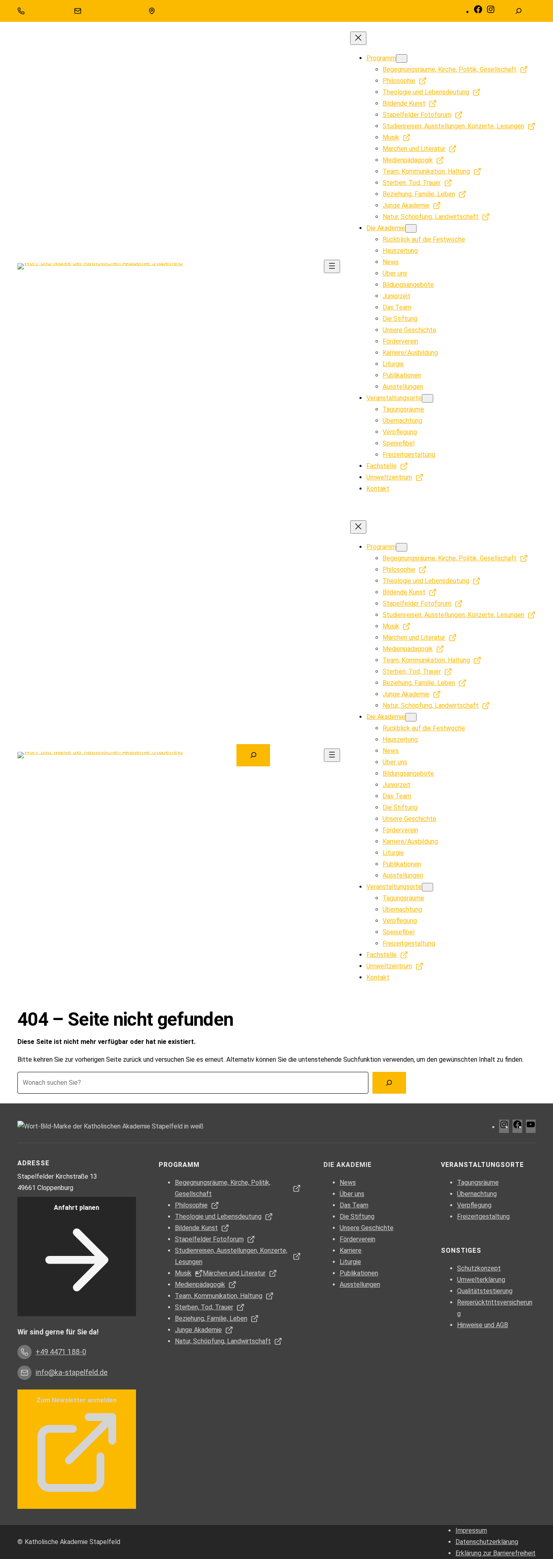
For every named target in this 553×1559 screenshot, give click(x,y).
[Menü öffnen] (332, 266)
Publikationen (359, 1273)
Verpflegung (474, 1205)
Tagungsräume (478, 1182)
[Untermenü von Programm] (401, 58)
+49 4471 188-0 (47, 11)
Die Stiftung (357, 1216)
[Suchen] (389, 1083)
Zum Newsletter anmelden (76, 1400)
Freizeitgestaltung (483, 1216)
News (348, 1182)
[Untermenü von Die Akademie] (411, 228)
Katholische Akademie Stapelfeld (72, 1542)
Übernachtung (477, 1194)
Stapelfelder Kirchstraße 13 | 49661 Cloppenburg (220, 11)
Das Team (354, 1205)
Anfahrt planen (76, 1207)
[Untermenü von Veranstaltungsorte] (427, 398)
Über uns (352, 1194)
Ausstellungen (360, 1284)
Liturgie (350, 1262)
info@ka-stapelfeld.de (113, 11)
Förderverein (357, 1239)
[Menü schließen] (358, 38)
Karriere (351, 1250)
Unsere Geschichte (366, 1228)
